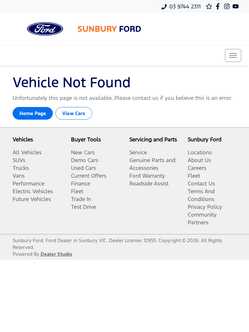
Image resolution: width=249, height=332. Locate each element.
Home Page (32, 113)
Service (138, 152)
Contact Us (201, 183)
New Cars (83, 152)
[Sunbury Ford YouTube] (236, 6)
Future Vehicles (32, 199)
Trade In (81, 199)
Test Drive (83, 206)
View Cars (73, 113)
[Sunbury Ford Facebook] (219, 6)
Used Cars (83, 168)
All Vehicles (27, 152)
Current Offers (88, 175)
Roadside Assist (149, 183)
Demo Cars (84, 160)
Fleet (77, 191)
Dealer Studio (56, 254)
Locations (200, 152)
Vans (19, 175)
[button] (233, 55)
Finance (80, 183)
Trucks (21, 168)
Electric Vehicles (33, 191)
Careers (197, 168)
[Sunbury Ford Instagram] (228, 6)
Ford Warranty (147, 175)
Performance (28, 183)
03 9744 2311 (185, 6)
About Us (199, 160)
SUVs (19, 160)
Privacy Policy (205, 206)
